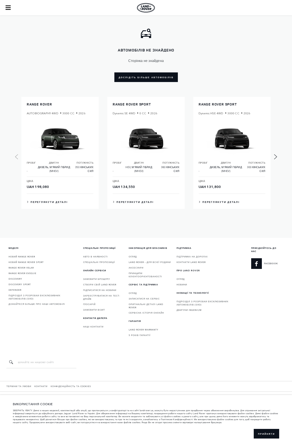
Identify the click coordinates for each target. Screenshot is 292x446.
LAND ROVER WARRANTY (143, 329)
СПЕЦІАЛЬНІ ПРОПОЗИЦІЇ (99, 262)
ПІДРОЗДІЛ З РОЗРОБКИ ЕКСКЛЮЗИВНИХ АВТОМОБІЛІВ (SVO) (34, 297)
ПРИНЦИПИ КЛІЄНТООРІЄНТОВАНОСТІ (145, 275)
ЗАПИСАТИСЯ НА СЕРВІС (144, 298)
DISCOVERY (15, 278)
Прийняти (266, 433)
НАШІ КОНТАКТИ (93, 326)
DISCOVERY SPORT (20, 284)
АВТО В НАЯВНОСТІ (95, 256)
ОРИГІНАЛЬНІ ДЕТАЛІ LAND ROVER (146, 306)
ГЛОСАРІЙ (89, 304)
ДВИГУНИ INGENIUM (189, 309)
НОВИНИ (182, 284)
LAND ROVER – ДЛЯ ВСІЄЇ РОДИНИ (150, 262)
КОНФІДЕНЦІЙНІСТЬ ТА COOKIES (71, 386)
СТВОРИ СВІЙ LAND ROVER (99, 284)
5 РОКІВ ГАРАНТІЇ (139, 335)
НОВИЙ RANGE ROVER (22, 256)
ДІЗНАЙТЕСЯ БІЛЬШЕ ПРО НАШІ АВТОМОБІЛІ (37, 303)
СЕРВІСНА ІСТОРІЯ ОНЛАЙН (146, 312)
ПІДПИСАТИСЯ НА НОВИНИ (99, 290)
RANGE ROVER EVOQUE (22, 273)
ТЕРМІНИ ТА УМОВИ (18, 386)
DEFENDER (15, 289)
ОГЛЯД (133, 256)
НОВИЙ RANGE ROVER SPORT (26, 262)
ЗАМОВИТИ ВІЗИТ (94, 309)
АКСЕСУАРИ (136, 267)
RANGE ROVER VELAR (21, 267)
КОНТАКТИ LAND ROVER (191, 262)
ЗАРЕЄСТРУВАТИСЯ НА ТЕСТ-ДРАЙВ (101, 297)
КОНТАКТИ (40, 386)
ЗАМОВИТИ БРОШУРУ (96, 278)
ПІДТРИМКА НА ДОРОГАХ (192, 256)
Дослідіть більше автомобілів (146, 77)
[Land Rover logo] (146, 7)
